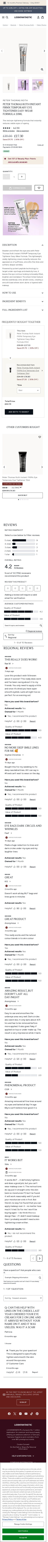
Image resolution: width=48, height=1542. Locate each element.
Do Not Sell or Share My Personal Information (23, 1448)
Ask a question (23, 131)
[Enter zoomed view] (42, 69)
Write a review (9, 131)
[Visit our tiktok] (31, 1414)
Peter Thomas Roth (26, 25)
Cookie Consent (23, 1444)
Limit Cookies (23, 1531)
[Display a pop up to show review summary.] (21, 487)
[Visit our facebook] (9, 1414)
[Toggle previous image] (2, 51)
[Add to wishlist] (39, 188)
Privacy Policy (7, 1519)
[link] (38, 17)
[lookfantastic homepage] (23, 17)
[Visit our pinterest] (37, 1414)
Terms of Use (21, 1519)
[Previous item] (4, 467)
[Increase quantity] (21, 176)
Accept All (23, 1537)
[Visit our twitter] (15, 1414)
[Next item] (42, 467)
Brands (13, 25)
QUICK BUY (22, 495)
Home (5, 25)
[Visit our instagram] (20, 1414)
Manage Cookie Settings (23, 1524)
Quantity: (8, 172)
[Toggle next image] (44, 51)
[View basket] (42, 17)
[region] (23, 1502)
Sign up (23, 1402)
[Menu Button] (2, 17)
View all (40, 145)
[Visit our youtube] (26, 1414)
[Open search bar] (7, 17)
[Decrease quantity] (6, 176)
